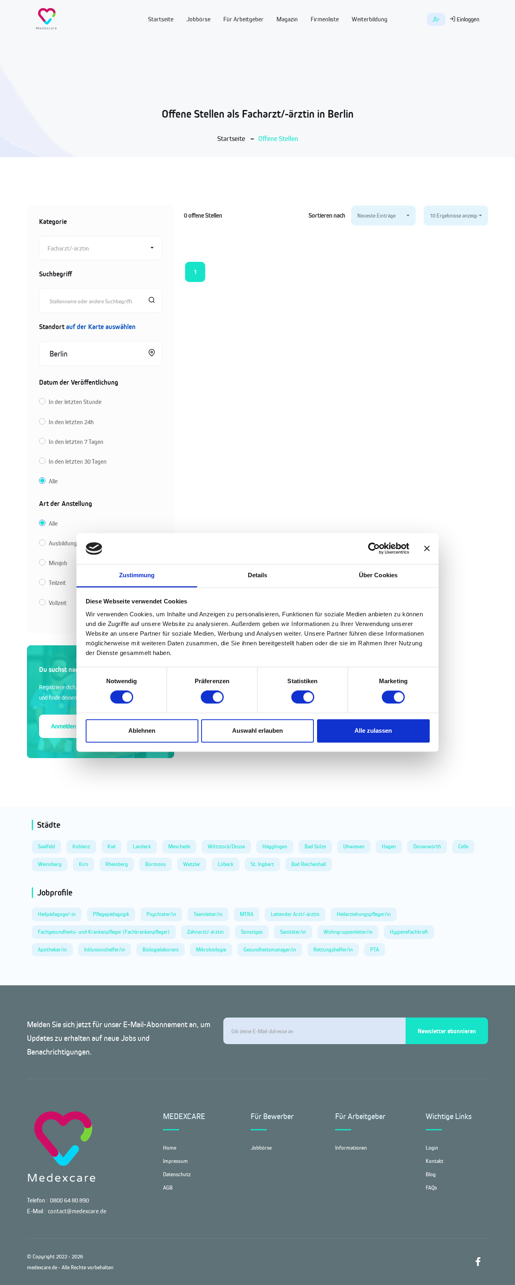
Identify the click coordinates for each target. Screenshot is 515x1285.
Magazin (287, 19)
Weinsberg (50, 864)
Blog (431, 1174)
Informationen (351, 1147)
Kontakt (434, 1161)
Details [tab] (258, 575)
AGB (168, 1187)
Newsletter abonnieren (447, 1031)
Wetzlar (191, 864)
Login (432, 1147)
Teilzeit (57, 583)
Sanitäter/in (293, 932)
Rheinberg (116, 864)
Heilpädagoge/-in (57, 914)
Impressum (175, 1161)
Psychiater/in (161, 914)
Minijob (58, 563)
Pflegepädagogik (111, 914)
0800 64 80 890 (69, 1200)
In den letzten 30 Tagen (78, 461)
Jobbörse (198, 19)
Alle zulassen (373, 730)
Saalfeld (46, 846)
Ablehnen (141, 730)
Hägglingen (274, 846)
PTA (374, 949)
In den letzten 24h (71, 422)
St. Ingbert (262, 864)
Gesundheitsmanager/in (269, 949)
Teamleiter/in (208, 914)
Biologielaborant (160, 949)
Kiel (111, 846)
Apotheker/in (52, 949)
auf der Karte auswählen (101, 327)
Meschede (179, 846)
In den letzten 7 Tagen (76, 442)
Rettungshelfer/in (333, 949)
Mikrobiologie (211, 949)
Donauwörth (427, 846)
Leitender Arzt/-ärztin (295, 914)
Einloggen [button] (467, 19)
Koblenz (81, 846)
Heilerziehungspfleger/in (364, 914)
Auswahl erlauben (257, 730)
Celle (463, 846)
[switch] (212, 697)
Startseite (160, 19)
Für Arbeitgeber (243, 19)
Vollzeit (58, 603)
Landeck (142, 846)
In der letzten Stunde (75, 402)
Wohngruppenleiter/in (348, 932)
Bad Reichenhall (308, 864)
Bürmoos (155, 864)
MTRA (246, 914)
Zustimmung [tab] (137, 575)
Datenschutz (177, 1174)
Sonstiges (252, 932)
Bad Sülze (315, 846)
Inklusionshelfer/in (104, 949)
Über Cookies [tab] (378, 575)
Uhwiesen (354, 846)
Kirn (83, 864)
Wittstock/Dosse (226, 846)
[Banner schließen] (427, 548)
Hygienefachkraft (409, 932)
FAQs (431, 1187)
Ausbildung (63, 543)
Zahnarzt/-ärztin (205, 932)
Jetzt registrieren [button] (436, 19)
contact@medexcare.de (77, 1211)
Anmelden (63, 726)
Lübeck (225, 864)
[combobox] (100, 248)
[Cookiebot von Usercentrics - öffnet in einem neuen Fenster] (374, 549)
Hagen (389, 846)
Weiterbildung (369, 19)
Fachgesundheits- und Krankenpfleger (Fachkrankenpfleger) (104, 932)
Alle (53, 481)
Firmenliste (325, 19)
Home (169, 1147)
